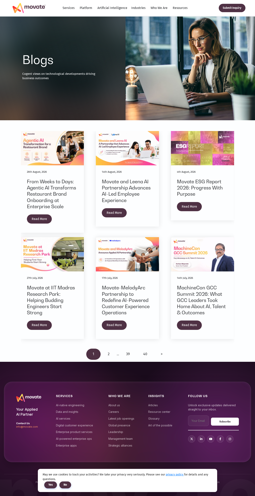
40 (145, 354)
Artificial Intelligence (112, 8)
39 (128, 354)
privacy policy (175, 474)
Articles (153, 405)
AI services (63, 418)
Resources (180, 8)
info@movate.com (27, 426)
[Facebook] (220, 439)
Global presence (119, 425)
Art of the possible (160, 425)
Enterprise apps (66, 445)
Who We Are (159, 8)
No (65, 484)
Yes (50, 484)
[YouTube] (210, 439)
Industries (138, 8)
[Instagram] (229, 439)
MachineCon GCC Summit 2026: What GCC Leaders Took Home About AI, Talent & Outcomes (201, 300)
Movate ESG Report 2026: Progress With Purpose (200, 188)
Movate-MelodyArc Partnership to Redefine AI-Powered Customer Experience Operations (126, 300)
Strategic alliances (120, 445)
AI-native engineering (70, 405)
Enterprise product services (74, 432)
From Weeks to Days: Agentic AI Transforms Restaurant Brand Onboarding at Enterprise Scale (51, 194)
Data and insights (67, 411)
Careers (113, 411)
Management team (120, 438)
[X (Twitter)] (191, 439)
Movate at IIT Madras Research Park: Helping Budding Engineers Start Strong (51, 300)
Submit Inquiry (232, 8)
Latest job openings (121, 418)
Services (69, 8)
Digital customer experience (74, 425)
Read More (39, 219)
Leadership (115, 432)
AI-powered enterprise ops (74, 438)
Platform (86, 8)
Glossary (154, 418)
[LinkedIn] (201, 439)
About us (114, 405)
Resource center (159, 411)
